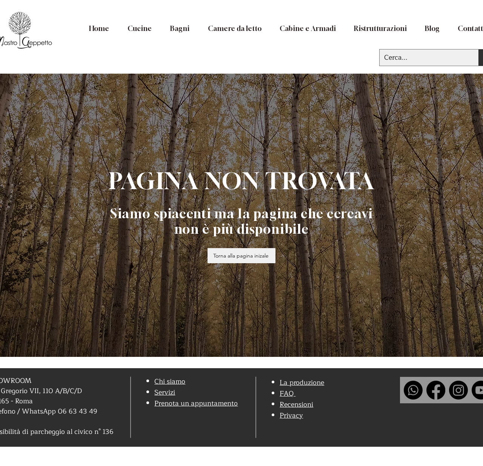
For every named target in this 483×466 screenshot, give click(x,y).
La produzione (302, 382)
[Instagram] (458, 390)
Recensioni (296, 404)
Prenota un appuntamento (196, 403)
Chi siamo (169, 381)
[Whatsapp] (413, 390)
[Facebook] (435, 390)
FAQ (287, 393)
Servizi (164, 392)
